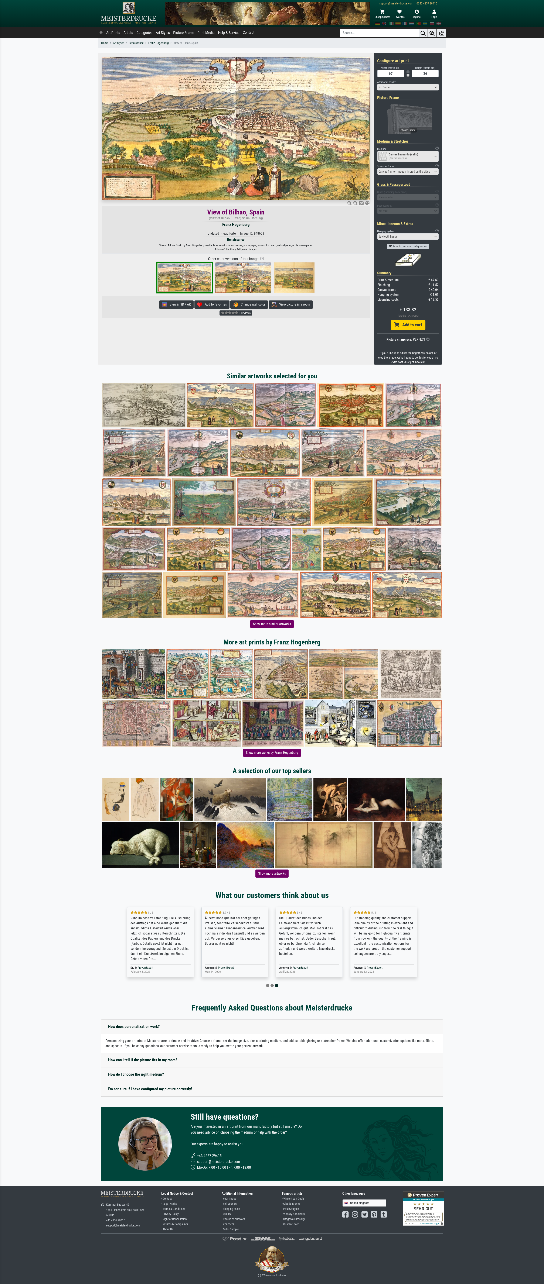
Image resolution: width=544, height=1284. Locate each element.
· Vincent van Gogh (293, 1199)
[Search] (423, 33)
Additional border (386, 82)
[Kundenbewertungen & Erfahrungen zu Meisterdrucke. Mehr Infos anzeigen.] (423, 1208)
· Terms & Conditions (173, 1209)
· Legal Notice (169, 1204)
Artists (128, 33)
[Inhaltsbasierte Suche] (432, 33)
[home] (101, 33)
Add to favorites (214, 304)
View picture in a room (293, 304)
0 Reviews (244, 313)
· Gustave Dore (290, 1224)
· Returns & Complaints (174, 1224)
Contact (248, 32)
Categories (144, 33)
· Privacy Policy (170, 1214)
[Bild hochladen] (441, 33)
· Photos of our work (233, 1219)
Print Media (206, 33)
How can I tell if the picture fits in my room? (142, 1059)
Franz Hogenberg (158, 43)
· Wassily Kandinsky (293, 1214)
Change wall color (251, 304)
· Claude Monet (291, 1204)
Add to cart (410, 324)
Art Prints (113, 33)
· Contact (166, 1199)
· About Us (167, 1229)
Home (104, 43)
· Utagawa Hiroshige (294, 1219)
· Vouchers (228, 1224)
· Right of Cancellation (174, 1219)
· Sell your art (229, 1204)
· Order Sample (230, 1229)
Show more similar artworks (272, 624)
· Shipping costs (231, 1209)
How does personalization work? (134, 1026)
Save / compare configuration (409, 246)
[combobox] (408, 87)
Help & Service (228, 33)
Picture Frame (183, 33)
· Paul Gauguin (290, 1209)
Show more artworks (272, 873)
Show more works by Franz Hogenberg (272, 753)
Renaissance (136, 43)
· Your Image (229, 1199)
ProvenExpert (151, 968)
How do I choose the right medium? (136, 1074)
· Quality (226, 1214)
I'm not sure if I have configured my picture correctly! (150, 1089)
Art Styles (163, 33)
